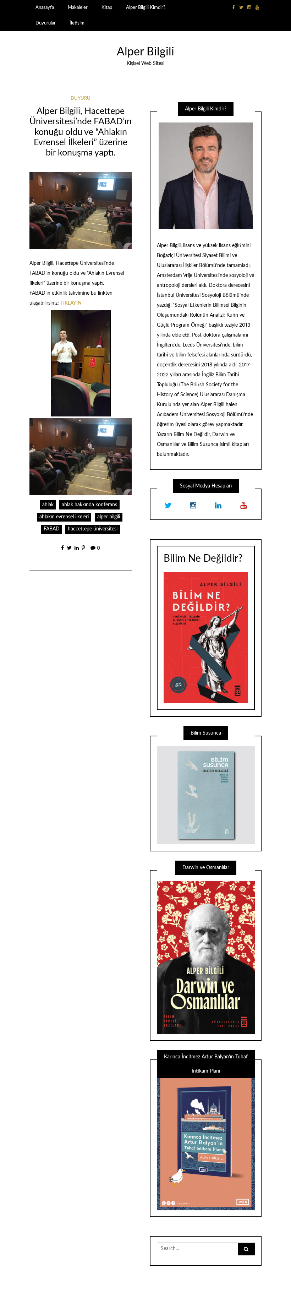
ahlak (48, 504)
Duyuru (80, 98)
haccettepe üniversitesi (92, 529)
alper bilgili (108, 516)
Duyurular (45, 23)
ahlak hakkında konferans (89, 504)
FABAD (52, 529)
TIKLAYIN (71, 303)
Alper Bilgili (145, 52)
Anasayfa (44, 7)
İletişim (77, 23)
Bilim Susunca (203, 444)
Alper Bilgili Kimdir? (145, 7)
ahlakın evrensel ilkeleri (64, 516)
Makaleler (78, 7)
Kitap (106, 7)
